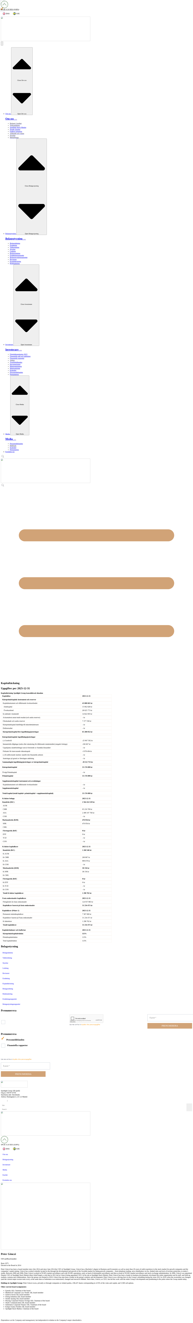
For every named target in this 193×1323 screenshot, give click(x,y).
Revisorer (6, 973)
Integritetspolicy (13, 1101)
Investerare (6, 1165)
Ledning (5, 968)
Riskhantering (7, 994)
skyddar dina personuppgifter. (90, 1025)
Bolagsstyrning (8, 1159)
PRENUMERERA (170, 1025)
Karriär (5, 1175)
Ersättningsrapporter (10, 999)
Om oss (5, 1154)
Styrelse (5, 963)
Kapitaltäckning (8, 984)
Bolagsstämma (8, 953)
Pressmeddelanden (13, 1015)
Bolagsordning (8, 989)
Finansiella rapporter (15, 1018)
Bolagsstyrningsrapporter (11, 1004)
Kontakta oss (7, 1180)
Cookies (4, 1101)
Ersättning (6, 978)
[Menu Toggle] (2, 43)
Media (5, 1170)
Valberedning (7, 958)
